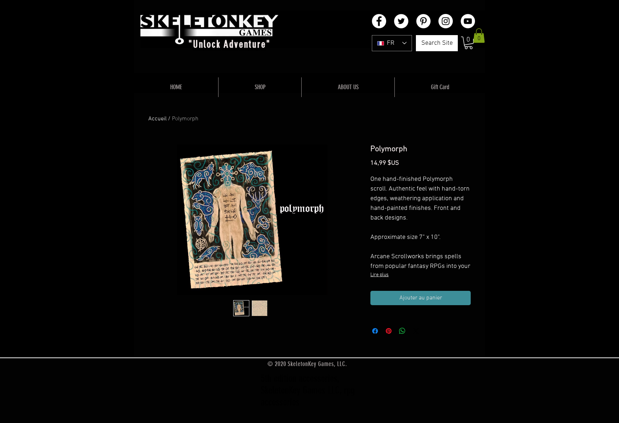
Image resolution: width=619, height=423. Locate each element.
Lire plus (379, 275)
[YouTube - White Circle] (468, 21)
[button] (468, 43)
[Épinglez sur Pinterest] (388, 331)
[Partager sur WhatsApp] (402, 331)
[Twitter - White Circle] (401, 21)
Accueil (157, 118)
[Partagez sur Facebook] (375, 331)
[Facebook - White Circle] (379, 21)
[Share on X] (416, 331)
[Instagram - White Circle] (445, 21)
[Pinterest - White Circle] (423, 21)
